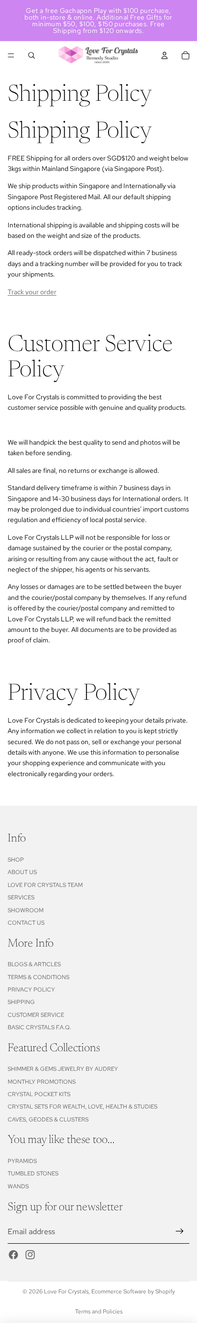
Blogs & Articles (34, 964)
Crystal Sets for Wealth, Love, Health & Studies (82, 1106)
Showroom (26, 910)
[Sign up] (179, 1231)
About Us (22, 872)
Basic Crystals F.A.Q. (39, 1027)
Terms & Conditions (38, 977)
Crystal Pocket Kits (39, 1094)
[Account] (164, 55)
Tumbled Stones (33, 1173)
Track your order (32, 292)
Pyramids (22, 1161)
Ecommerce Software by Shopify (133, 1291)
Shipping (21, 1002)
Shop (16, 860)
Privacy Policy (31, 989)
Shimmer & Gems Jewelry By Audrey (63, 1069)
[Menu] (11, 55)
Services (21, 897)
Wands (18, 1186)
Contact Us (26, 923)
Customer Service (36, 1015)
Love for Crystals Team (45, 885)
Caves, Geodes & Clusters (48, 1119)
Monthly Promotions (42, 1082)
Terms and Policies (98, 1311)
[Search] (31, 55)
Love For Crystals (66, 1291)
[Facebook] (13, 1254)
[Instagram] (30, 1254)
